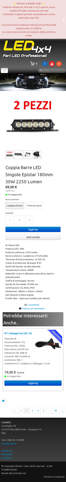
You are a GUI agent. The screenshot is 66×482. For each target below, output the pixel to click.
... (49, 410)
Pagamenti (6, 454)
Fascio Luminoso (12, 199)
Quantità (9, 213)
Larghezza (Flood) (14, 206)
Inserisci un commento (33, 308)
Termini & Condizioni (54, 476)
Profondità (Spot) (34, 206)
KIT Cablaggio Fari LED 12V (18, 333)
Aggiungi (33, 229)
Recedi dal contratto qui (13, 473)
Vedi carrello (33, 237)
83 (56, 410)
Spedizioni (6, 450)
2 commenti (33, 304)
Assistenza (6, 457)
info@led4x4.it (8, 443)
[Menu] (4, 70)
